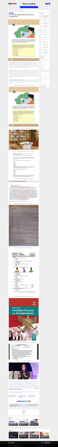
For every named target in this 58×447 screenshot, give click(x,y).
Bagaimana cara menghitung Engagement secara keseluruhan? (45, 53)
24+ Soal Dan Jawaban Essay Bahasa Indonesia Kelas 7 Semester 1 (12, 424)
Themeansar (20, 445)
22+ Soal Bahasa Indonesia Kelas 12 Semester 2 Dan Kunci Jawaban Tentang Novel (22, 396)
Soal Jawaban (29, 4)
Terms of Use (45, 445)
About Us (49, 445)
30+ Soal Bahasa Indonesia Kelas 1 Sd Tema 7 (34, 424)
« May (45, 84)
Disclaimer (41, 445)
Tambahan (42, 68)
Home (35, 445)
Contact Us (38, 445)
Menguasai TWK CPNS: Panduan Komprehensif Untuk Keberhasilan (45, 23)
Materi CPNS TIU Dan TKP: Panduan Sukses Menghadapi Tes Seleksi (45, 26)
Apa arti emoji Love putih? (45, 32)
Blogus (17, 445)
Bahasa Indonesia (12, 421)
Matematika (42, 66)
